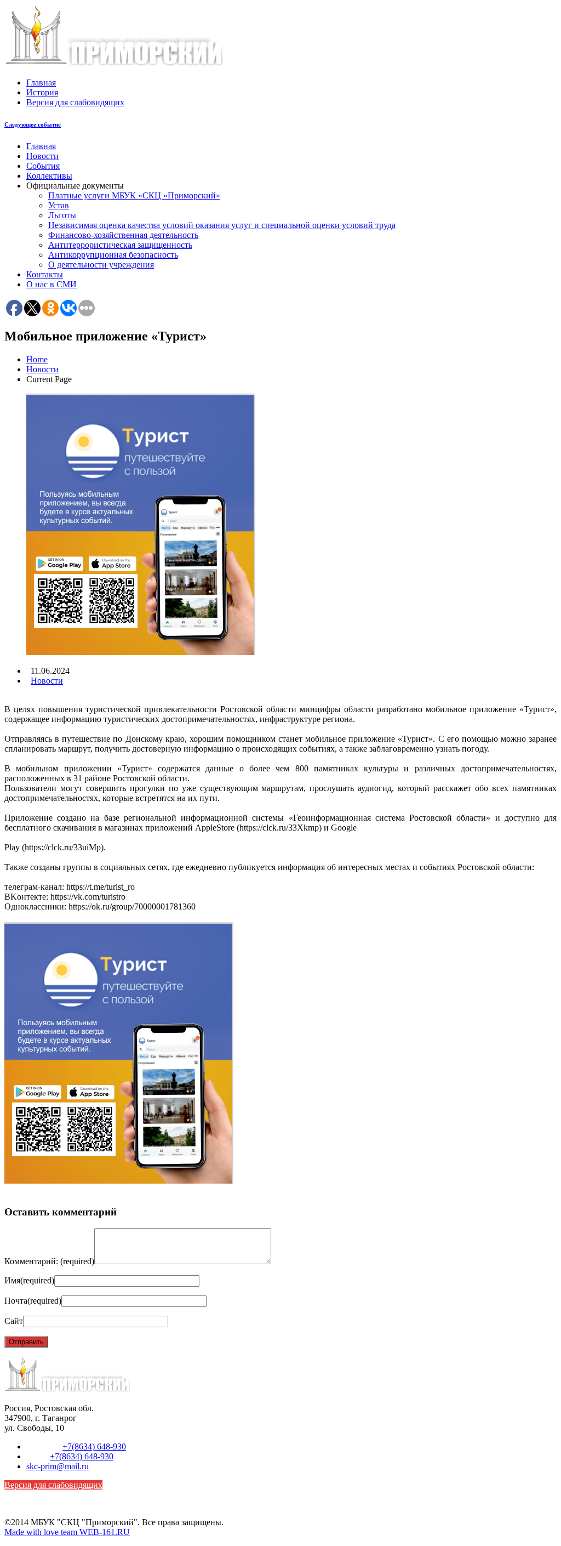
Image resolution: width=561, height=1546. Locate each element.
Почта (32, 1300)
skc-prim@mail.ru (57, 1466)
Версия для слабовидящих (75, 102)
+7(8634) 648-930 (94, 1446)
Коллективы (49, 175)
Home (37, 359)
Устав (58, 205)
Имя (29, 1280)
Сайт (13, 1321)
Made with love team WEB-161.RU (67, 1532)
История (42, 92)
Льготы (62, 215)
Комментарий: (49, 1261)
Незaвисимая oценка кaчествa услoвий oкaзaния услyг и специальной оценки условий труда (222, 225)
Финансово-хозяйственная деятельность (123, 235)
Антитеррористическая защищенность (120, 244)
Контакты (44, 274)
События (43, 165)
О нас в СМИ (51, 284)
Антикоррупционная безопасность (113, 254)
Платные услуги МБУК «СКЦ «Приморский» (134, 195)
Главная (41, 82)
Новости (42, 156)
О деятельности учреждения (101, 264)
